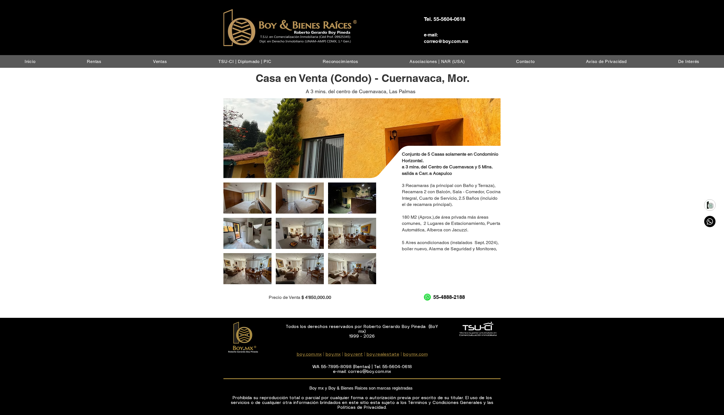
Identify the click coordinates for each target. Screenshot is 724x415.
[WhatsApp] (710, 221)
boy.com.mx (309, 354)
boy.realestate (383, 354)
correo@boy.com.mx (446, 41)
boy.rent (353, 354)
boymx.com (415, 354)
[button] (94, 61)
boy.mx (333, 354)
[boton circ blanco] (710, 205)
